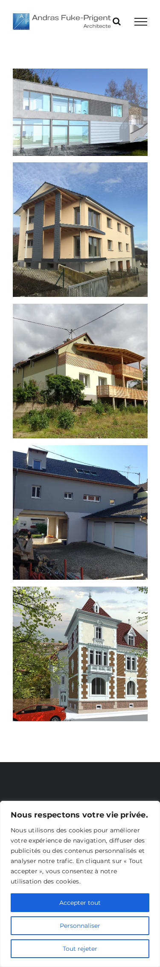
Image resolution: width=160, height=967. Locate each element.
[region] (80, 884)
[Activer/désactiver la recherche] (117, 21)
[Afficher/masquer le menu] (141, 22)
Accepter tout (80, 903)
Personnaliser (80, 926)
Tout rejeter (80, 949)
